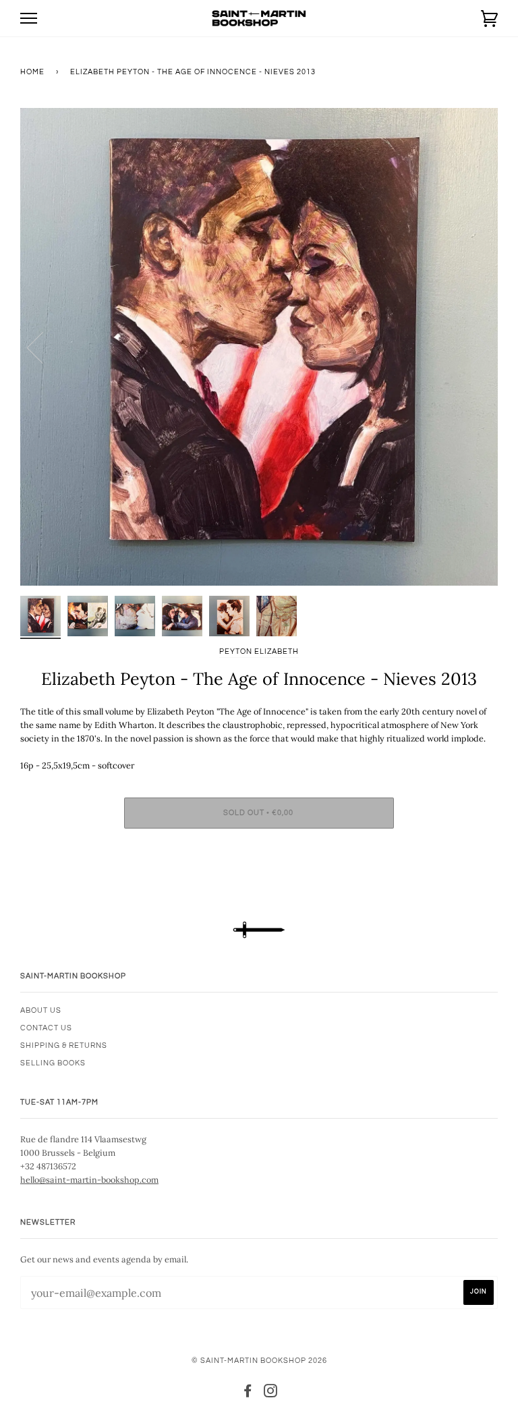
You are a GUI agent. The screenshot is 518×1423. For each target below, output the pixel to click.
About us (40, 1010)
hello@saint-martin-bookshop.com (89, 1179)
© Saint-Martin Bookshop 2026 (259, 1360)
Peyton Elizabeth (259, 651)
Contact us (46, 1028)
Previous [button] (43, 346)
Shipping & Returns (63, 1045)
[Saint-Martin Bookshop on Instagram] (271, 1393)
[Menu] (28, 18)
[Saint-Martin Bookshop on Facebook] (248, 1393)
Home (32, 72)
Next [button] (473, 346)
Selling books (53, 1063)
